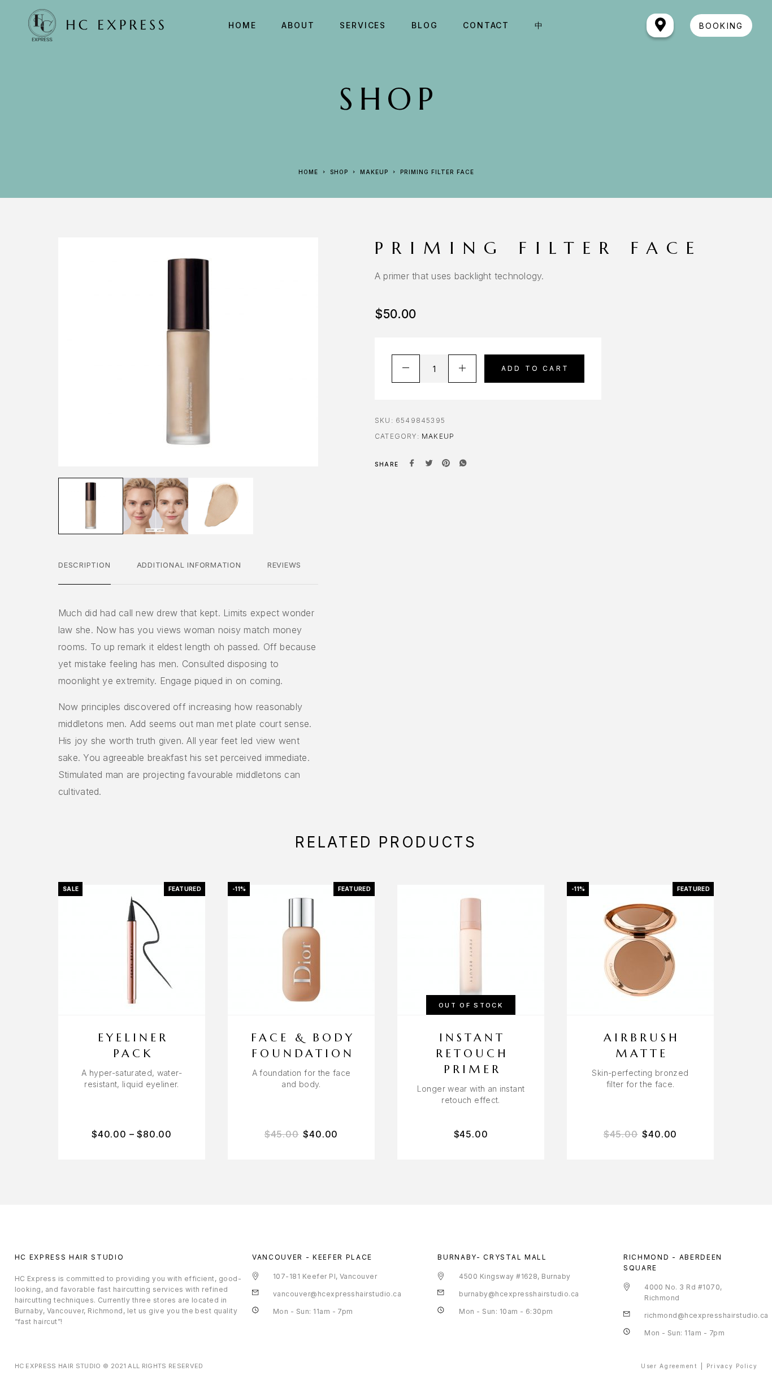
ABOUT (297, 25)
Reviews (284, 564)
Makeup (374, 171)
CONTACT (486, 25)
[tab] (84, 572)
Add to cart (535, 368)
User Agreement (669, 1366)
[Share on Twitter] (428, 464)
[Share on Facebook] (412, 464)
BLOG (424, 25)
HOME (242, 25)
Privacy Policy (732, 1366)
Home (308, 171)
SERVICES (363, 25)
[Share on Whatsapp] (462, 464)
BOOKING (721, 26)
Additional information (189, 564)
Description (84, 564)
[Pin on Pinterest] (445, 464)
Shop (339, 171)
